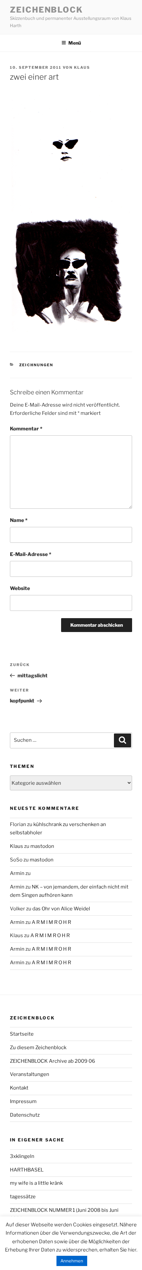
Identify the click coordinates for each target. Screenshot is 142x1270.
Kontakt (19, 1088)
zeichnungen (36, 365)
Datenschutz (25, 1115)
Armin (17, 873)
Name (18, 520)
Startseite (22, 1034)
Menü (74, 43)
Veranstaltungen (29, 1074)
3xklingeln (22, 1156)
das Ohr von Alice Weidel (61, 909)
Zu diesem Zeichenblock (38, 1048)
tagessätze (23, 1197)
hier (132, 1250)
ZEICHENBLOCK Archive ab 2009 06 (52, 1061)
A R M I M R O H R (51, 922)
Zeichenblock (46, 10)
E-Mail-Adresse (30, 554)
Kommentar (26, 429)
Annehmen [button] (71, 1260)
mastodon (42, 846)
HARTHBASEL (27, 1170)
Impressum (23, 1101)
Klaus (82, 67)
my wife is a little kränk (36, 1183)
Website (20, 588)
